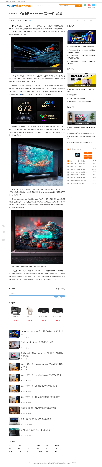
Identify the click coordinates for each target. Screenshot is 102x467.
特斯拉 (19, 452)
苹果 (19, 448)
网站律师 (58, 462)
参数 (88, 153)
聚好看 (10, 452)
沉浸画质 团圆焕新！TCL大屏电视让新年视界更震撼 (38, 408)
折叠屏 (38, 445)
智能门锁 (57, 445)
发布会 (93, 7)
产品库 (18, 1)
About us (33, 462)
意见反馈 (74, 462)
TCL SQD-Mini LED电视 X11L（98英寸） (79, 166)
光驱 (19, 94)
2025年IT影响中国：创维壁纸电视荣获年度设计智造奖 (39, 386)
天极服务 (38, 462)
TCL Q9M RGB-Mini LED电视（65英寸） (79, 169)
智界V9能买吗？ (72, 95)
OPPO (19, 445)
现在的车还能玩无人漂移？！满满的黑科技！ (80, 101)
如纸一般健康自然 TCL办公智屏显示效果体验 (36, 419)
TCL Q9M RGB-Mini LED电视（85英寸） (79, 174)
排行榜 (89, 7)
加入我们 (48, 462)
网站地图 (53, 462)
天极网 (7, 1)
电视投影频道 (24, 5)
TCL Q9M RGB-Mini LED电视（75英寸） (79, 172)
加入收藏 (23, 1)
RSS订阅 (69, 462)
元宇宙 (56, 452)
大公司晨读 (39, 452)
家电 (44, 5)
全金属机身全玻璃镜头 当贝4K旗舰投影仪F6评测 (81, 133)
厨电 (28, 448)
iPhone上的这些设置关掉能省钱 (76, 98)
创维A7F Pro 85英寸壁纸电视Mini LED (79, 161)
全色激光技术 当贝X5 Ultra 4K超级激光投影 (35, 430)
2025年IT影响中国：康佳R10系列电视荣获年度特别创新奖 (40, 397)
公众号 (85, 7)
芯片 (47, 448)
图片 (88, 155)
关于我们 (28, 462)
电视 (10, 448)
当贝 (28, 445)
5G (9, 445)
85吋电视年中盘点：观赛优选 (81, 42)
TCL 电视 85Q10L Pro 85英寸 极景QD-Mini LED (79, 183)
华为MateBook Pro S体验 (82, 85)
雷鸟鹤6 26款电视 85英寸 (76, 149)
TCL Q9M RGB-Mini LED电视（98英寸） (79, 177)
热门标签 (12, 441)
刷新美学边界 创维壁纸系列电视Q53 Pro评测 (80, 142)
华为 (47, 452)
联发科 (29, 452)
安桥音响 (31, 189)
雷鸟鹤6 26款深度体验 (82, 123)
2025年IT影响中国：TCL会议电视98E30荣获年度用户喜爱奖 (41, 375)
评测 (88, 158)
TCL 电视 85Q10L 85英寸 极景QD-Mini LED (79, 180)
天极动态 (43, 462)
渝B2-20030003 (36, 463)
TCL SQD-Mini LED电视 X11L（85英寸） (79, 163)
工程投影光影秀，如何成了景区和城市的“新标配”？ (38, 342)
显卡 (38, 448)
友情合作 (63, 462)
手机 (56, 448)
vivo (47, 445)
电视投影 (48, 5)
